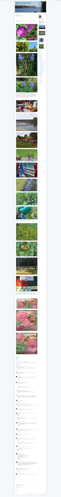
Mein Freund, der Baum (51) (42, 62)
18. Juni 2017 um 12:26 (21, 428)
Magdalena (18, 433)
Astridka (18, 366)
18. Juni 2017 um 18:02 (22, 433)
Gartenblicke (33, 362)
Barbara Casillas (18, 473)
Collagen (28, 362)
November (41, 56)
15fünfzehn (41, 74)
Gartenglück (17, 358)
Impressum (17, 490)
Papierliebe (17, 359)
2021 (39, 52)
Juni (40, 60)
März (40, 78)
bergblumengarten (19, 461)
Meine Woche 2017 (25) (42, 63)
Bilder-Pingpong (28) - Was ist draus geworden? (42, 65)
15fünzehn (18, 362)
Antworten (18, 374)
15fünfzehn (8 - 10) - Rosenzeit (42, 69)
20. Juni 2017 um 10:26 (23, 461)
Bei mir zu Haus (25, 362)
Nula (17, 376)
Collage (26, 362)
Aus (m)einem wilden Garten (21, 362)
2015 (39, 81)
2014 (39, 82)
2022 (39, 51)
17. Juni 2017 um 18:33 (20, 376)
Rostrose (18, 428)
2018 (39, 54)
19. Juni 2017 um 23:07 (23, 453)
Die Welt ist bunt (30, 362)
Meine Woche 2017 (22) (42, 75)
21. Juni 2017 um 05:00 (23, 473)
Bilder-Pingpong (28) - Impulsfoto (42, 72)
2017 (39, 55)
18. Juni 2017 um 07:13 (21, 408)
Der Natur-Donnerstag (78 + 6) (42, 67)
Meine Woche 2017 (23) (42, 70)
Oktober (40, 57)
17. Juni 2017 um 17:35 (21, 366)
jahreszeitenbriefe (23, 3)
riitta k (18, 408)
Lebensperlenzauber (19, 453)
